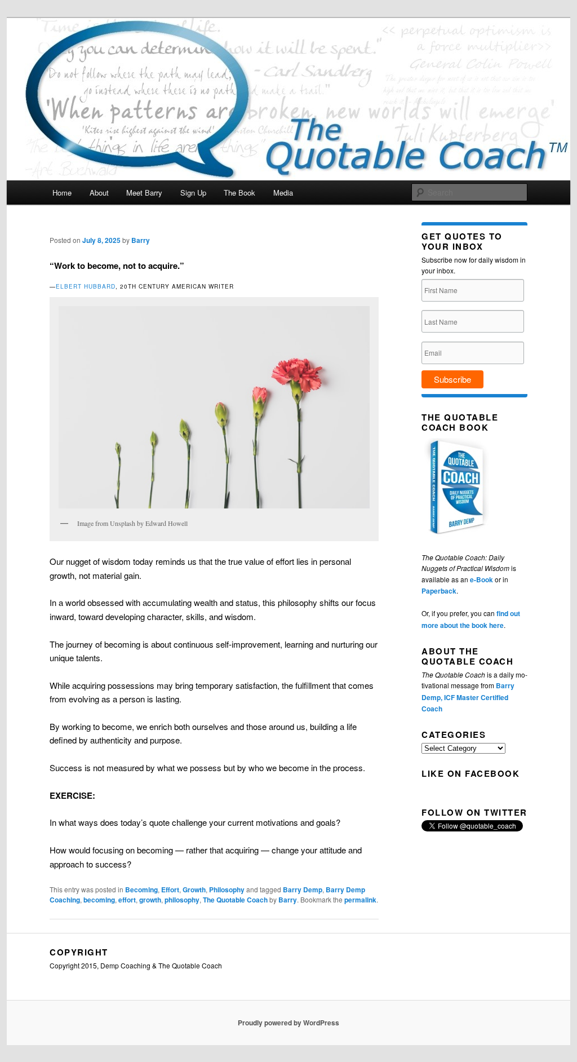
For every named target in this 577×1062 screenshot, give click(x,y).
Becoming (141, 889)
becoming (99, 900)
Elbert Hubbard (86, 286)
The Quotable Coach (235, 900)
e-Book (481, 579)
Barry (140, 240)
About (99, 192)
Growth (194, 889)
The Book (239, 192)
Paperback (438, 591)
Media (283, 192)
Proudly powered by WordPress (288, 1022)
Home (62, 192)
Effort (170, 889)
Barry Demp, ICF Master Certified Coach (467, 697)
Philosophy (227, 889)
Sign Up (193, 192)
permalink (360, 900)
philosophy (182, 900)
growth (150, 900)
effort (127, 900)
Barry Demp (302, 889)
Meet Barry (144, 192)
